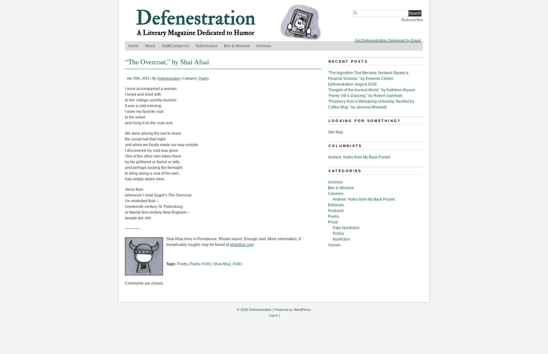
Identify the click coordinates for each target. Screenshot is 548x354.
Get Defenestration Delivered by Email (388, 40)
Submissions (206, 46)
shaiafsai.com (242, 244)
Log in (273, 315)
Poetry (204, 78)
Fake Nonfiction (346, 228)
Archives (263, 46)
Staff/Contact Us (175, 46)
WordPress (302, 310)
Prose (333, 222)
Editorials (336, 205)
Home (133, 46)
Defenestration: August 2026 (352, 84)
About (150, 46)
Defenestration (168, 78)
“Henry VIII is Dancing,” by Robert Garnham (365, 95)
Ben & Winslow (237, 46)
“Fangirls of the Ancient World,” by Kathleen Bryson (371, 90)
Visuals (334, 245)
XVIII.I (237, 264)
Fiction (338, 233)
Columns (335, 193)
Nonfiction (341, 239)
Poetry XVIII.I (201, 264)
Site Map (335, 132)
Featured (335, 211)
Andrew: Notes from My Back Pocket (359, 157)
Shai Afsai (222, 264)
